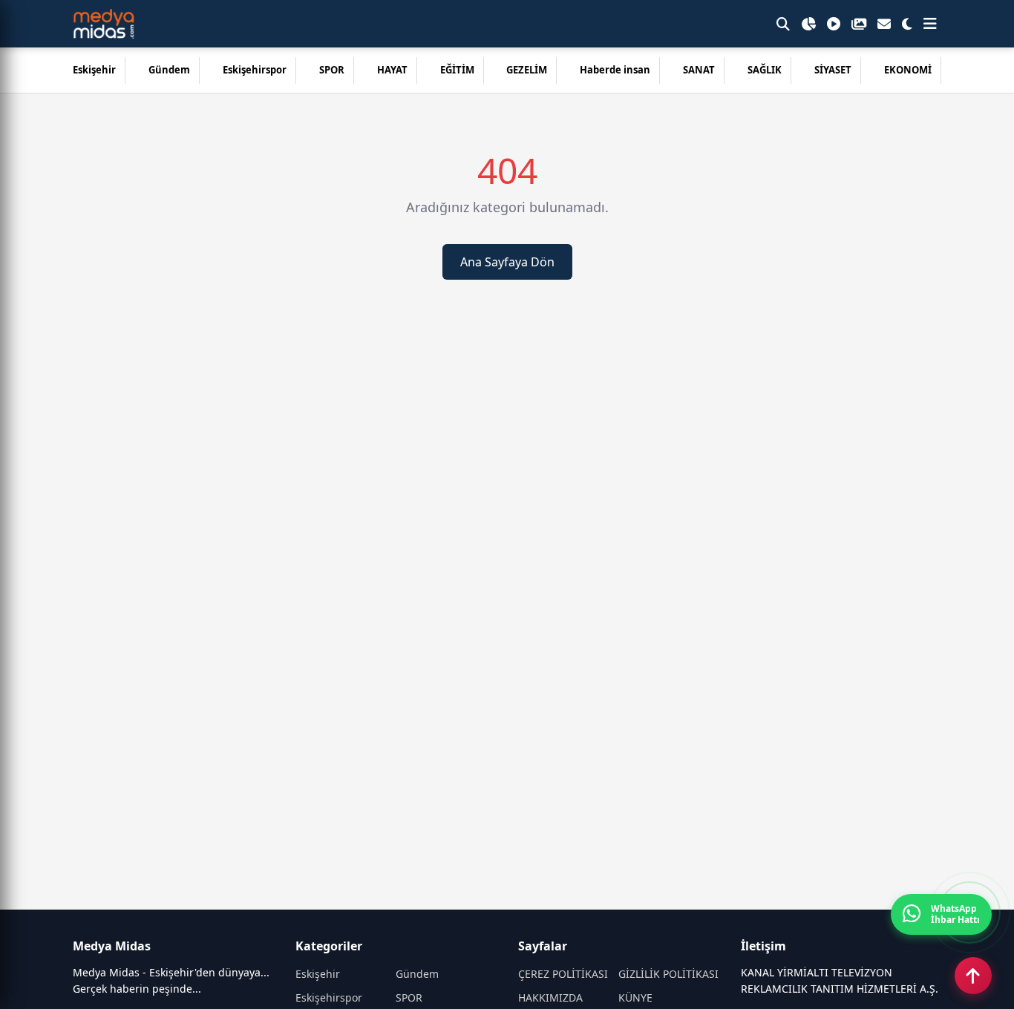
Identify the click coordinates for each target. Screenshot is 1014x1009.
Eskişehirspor (255, 69)
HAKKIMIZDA (550, 997)
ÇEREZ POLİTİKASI (563, 974)
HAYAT (392, 69)
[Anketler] (808, 23)
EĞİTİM (457, 69)
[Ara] (783, 23)
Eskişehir (94, 69)
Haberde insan (615, 69)
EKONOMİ (908, 69)
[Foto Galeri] (859, 23)
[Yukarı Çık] (973, 975)
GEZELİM (526, 69)
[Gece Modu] (907, 23)
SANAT (699, 69)
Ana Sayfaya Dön (507, 262)
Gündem (169, 69)
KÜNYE (635, 997)
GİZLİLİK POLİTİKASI (668, 974)
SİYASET (832, 69)
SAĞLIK (765, 69)
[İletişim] (884, 23)
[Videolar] (833, 23)
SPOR (331, 69)
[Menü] (930, 23)
